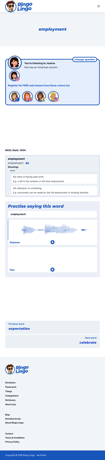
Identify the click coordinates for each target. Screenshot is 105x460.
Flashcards (10, 387)
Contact (9, 433)
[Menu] (98, 6)
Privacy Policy (12, 441)
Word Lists (10, 404)
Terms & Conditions (14, 437)
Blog (7, 414)
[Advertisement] (52, 126)
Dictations (10, 382)
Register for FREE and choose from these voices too (39, 85)
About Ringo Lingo (14, 422)
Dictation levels (13, 418)
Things (8, 391)
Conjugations (11, 395)
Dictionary (10, 400)
